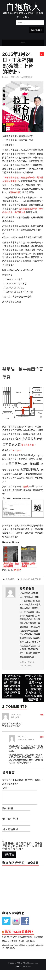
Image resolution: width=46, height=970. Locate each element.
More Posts (27, 662)
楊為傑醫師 (27, 77)
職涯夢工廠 (20, 212)
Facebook (25, 666)
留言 (6, 788)
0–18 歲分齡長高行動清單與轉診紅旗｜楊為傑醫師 (22, 937)
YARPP (17, 570)
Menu (23, 43)
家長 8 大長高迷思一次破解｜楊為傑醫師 (18, 941)
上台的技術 (25, 579)
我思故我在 (10, 579)
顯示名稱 (7, 808)
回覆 (42, 715)
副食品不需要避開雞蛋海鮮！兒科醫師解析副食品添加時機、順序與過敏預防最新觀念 (12, 686)
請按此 (26, 486)
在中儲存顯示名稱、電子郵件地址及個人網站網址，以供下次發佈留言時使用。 (22, 846)
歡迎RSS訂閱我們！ (19, 932)
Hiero (18, 966)
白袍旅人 (23, 7)
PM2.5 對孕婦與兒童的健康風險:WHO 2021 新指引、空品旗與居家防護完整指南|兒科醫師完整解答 (33, 687)
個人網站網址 (10, 829)
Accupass (17, 450)
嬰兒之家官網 (27, 445)
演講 (32, 579)
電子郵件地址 (10, 819)
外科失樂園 (15, 192)
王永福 (38, 579)
